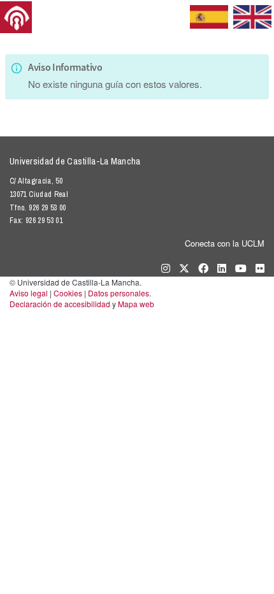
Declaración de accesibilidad (60, 303)
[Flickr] (256, 268)
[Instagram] (162, 268)
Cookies (68, 292)
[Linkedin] (218, 268)
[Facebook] (200, 268)
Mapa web (136, 303)
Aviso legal (29, 292)
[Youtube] (238, 268)
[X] (181, 268)
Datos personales (118, 292)
